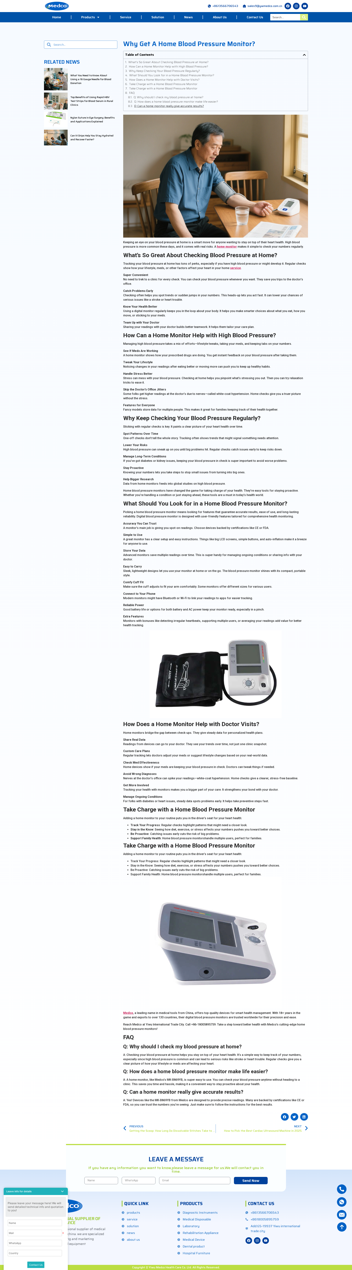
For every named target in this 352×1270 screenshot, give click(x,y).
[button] (304, 55)
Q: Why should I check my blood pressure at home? (168, 97)
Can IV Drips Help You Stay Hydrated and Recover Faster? (91, 137)
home (56, 17)
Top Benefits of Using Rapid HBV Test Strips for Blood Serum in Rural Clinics (91, 101)
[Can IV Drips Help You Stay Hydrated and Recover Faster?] (56, 137)
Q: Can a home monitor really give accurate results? (169, 106)
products (88, 17)
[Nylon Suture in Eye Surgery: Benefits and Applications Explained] (56, 119)
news (188, 17)
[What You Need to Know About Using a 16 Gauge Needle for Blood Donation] (56, 79)
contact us (255, 17)
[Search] (304, 17)
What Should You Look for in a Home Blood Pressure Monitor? (171, 75)
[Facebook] (248, 1240)
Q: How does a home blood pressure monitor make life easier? (176, 101)
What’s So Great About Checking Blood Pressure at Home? (168, 62)
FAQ (132, 92)
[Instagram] (296, 6)
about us (220, 17)
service (125, 17)
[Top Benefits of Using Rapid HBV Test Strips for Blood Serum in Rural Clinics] (56, 101)
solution (157, 17)
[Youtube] (304, 6)
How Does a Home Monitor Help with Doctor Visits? (164, 79)
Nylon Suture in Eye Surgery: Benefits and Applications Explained (92, 119)
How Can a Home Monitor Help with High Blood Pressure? (168, 66)
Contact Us (36, 1264)
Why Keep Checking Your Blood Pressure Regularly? (164, 70)
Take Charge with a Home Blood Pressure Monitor (163, 84)
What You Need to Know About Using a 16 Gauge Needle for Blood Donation (90, 79)
